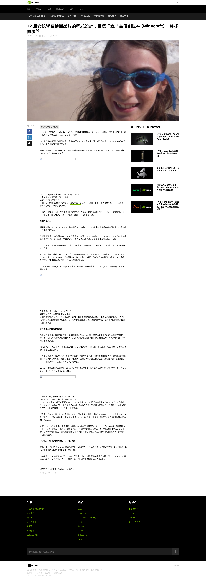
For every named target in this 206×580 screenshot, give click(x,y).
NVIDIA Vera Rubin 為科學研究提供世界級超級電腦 (167, 153)
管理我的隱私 (44, 570)
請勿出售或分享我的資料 (78, 570)
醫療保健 (30, 526)
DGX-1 (80, 509)
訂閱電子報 (99, 16)
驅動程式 (60, 9)
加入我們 (71, 16)
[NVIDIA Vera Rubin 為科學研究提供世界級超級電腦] (142, 156)
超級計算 (70, 469)
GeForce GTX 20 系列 (87, 517)
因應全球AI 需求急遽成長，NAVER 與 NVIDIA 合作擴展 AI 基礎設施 (168, 187)
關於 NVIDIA (85, 9)
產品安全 (124, 16)
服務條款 (95, 570)
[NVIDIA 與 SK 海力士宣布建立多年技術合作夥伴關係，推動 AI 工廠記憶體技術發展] (142, 207)
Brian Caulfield (51, 36)
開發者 (39, 9)
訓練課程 (132, 517)
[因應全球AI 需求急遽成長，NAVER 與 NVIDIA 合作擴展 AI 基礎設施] (142, 190)
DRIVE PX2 (82, 513)
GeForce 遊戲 (32, 535)
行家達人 (61, 469)
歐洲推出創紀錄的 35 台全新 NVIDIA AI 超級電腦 (168, 169)
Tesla (54, 473)
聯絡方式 (58, 573)
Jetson (81, 526)
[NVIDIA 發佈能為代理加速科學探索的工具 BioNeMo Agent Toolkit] (142, 139)
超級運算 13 (75, 203)
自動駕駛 (30, 530)
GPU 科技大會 (134, 522)
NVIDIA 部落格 (56, 16)
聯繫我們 (112, 16)
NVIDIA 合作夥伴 (37, 16)
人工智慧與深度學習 (35, 509)
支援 (71, 9)
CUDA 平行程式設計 (92, 150)
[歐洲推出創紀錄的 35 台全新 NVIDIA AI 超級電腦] (142, 173)
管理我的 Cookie (59, 570)
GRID (80, 522)
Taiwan (175, 565)
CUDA (47, 473)
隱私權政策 (31, 570)
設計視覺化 (31, 522)
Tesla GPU (67, 150)
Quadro (81, 530)
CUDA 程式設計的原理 (55, 206)
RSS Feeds (84, 16)
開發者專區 (133, 509)
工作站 (53, 469)
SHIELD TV (82, 535)
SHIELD (30, 539)
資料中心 (30, 517)
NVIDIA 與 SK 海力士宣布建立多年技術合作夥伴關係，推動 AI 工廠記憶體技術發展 (168, 205)
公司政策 (38, 573)
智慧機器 (30, 513)
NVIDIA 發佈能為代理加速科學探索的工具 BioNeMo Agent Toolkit (168, 136)
